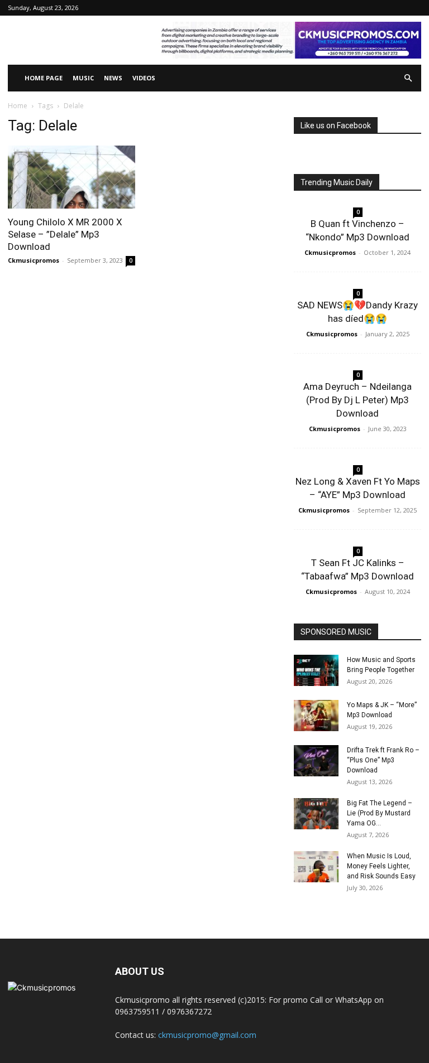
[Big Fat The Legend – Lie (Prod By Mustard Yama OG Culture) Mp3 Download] (316, 813)
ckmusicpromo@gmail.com (207, 1035)
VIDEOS (143, 78)
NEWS (113, 78)
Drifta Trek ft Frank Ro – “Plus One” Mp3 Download (383, 760)
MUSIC (83, 78)
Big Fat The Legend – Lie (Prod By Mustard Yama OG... (379, 813)
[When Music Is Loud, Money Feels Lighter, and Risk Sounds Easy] (316, 866)
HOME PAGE (44, 78)
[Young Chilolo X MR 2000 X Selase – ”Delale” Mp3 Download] (71, 177)
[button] (407, 78)
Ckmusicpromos (33, 260)
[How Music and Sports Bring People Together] (316, 670)
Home (17, 105)
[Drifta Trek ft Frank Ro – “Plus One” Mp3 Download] (316, 760)
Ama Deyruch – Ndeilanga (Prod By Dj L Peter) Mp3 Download (357, 400)
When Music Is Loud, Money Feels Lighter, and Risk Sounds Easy (381, 866)
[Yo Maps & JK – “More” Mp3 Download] (316, 715)
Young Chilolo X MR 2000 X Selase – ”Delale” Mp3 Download (65, 234)
